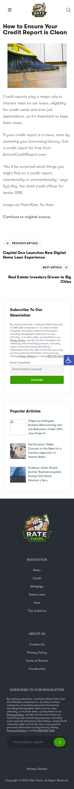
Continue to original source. (27, 217)
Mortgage (36, 586)
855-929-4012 (55, 356)
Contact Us (37, 644)
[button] (69, 360)
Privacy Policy (17, 340)
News (37, 570)
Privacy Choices (27, 356)
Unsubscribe (37, 669)
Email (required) (20, 362)
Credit (37, 578)
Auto (37, 602)
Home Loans (37, 594)
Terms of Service (37, 660)
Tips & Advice (37, 611)
